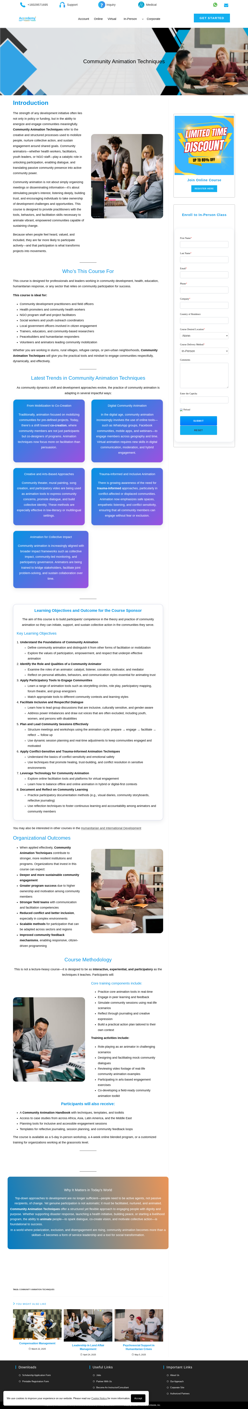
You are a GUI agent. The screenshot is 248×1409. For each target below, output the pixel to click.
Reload (186, 409)
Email (183, 268)
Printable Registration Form (35, 1381)
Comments (185, 360)
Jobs (98, 1375)
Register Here (204, 188)
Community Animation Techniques (36, 1289)
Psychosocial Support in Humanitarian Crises (139, 1347)
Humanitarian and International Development (111, 828)
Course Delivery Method (192, 344)
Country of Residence (190, 314)
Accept (138, 1398)
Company (185, 299)
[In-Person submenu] (143, 19)
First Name (186, 238)
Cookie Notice (99, 1398)
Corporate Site (177, 1387)
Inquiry (111, 4)
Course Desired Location (192, 329)
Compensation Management (37, 1343)
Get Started (212, 18)
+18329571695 (37, 4)
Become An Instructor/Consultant (112, 1387)
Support (72, 4)
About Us (174, 1375)
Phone (183, 283)
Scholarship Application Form (36, 1375)
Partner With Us (104, 1381)
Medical (151, 4)
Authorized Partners (180, 1393)
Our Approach (177, 1381)
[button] (198, 421)
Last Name (185, 253)
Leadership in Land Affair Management (88, 1347)
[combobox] (204, 335)
